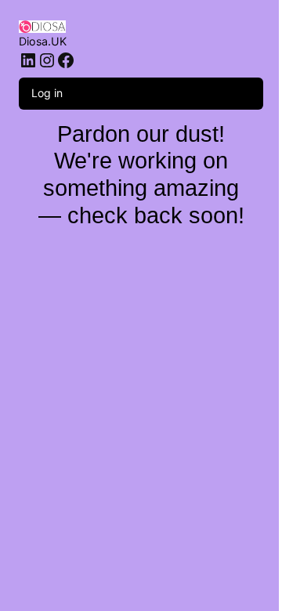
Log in (47, 92)
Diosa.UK (43, 41)
